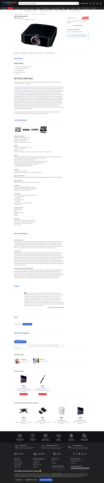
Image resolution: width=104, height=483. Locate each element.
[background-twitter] (76, 454)
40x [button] (80, 31)
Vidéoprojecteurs (35, 14)
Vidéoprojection (27, 14)
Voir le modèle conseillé (78, 25)
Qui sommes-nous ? (36, 460)
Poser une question (31, 19)
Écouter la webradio (74, 461)
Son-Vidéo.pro (35, 465)
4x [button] (70, 31)
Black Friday (54, 461)
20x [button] (75, 31)
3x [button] (68, 31)
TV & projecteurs (20, 14)
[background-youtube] (79, 454)
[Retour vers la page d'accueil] (9, 3)
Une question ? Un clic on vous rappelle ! (78, 35)
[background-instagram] (82, 454)
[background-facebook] (73, 454)
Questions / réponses (18, 460)
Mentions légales (17, 467)
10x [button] (73, 31)
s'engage (37, 464)
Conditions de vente (17, 465)
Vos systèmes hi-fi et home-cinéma (76, 460)
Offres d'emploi (35, 467)
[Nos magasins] (94, 3)
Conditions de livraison (18, 461)
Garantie (18, 463)
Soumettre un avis (27, 324)
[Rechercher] (76, 3)
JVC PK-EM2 (24, 88)
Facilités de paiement (18, 464)
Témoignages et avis (36, 461)
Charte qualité (35, 463)
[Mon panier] (100, 3)
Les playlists (72, 463)
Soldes (53, 460)
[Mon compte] (97, 3)
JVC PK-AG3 (53, 87)
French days (54, 463)
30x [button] (77, 31)
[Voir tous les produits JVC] (85, 17)
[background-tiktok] (85, 454)
